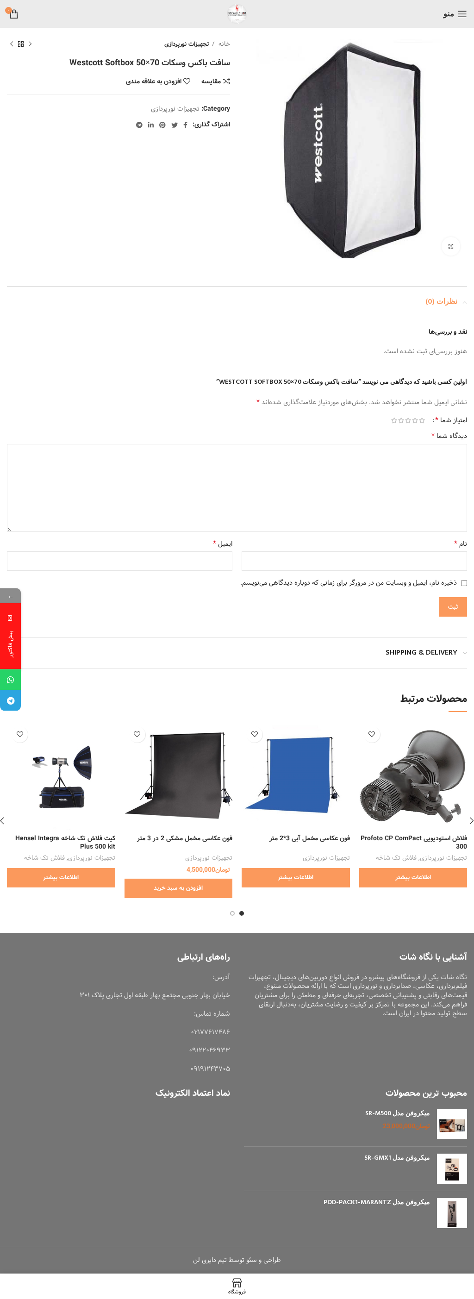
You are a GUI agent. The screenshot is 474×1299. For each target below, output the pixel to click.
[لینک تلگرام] (139, 125)
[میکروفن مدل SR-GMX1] (452, 1169)
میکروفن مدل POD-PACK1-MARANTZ (377, 1202)
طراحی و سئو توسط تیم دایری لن (237, 1260)
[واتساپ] (10, 679)
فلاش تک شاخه (396, 858)
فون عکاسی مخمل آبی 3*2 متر (309, 838)
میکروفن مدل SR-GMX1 (397, 1158)
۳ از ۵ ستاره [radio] (408, 420)
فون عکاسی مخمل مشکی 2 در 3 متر (184, 838)
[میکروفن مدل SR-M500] (452, 1124)
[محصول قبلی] (30, 44)
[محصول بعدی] (11, 44)
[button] (179, 888)
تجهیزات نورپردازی (186, 44)
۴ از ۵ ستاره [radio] (401, 420)
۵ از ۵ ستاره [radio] (394, 420)
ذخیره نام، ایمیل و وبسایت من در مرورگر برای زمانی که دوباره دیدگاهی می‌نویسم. (348, 582)
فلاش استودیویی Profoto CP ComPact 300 (414, 842)
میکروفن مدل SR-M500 (397, 1113)
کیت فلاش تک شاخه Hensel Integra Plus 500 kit (65, 842)
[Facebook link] (185, 125)
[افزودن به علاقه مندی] (372, 734)
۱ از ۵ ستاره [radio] (421, 420)
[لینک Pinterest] (162, 125)
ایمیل (222, 544)
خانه (223, 44)
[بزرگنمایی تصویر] (451, 246)
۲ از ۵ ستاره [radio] (415, 420)
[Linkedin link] (150, 125)
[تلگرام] (10, 700)
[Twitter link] (174, 125)
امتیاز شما (451, 420)
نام (460, 544)
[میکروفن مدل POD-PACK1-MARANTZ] (452, 1213)
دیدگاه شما (449, 436)
